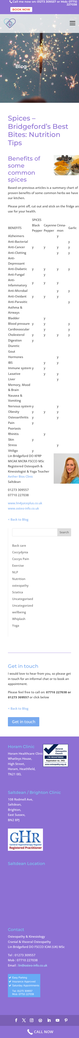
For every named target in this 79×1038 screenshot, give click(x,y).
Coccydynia (20, 552)
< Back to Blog (18, 519)
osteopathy (20, 585)
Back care (19, 545)
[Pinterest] (66, 1020)
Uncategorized (22, 605)
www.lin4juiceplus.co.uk (25, 503)
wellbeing (19, 612)
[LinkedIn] (49, 1020)
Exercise (18, 565)
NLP (15, 572)
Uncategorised (22, 599)
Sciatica (17, 592)
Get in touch (23, 721)
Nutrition (18, 579)
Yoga (15, 625)
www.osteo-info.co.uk (23, 508)
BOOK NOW (21, 9)
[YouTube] (57, 1020)
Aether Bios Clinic (20, 476)
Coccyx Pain (20, 559)
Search (64, 532)
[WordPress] (40, 1020)
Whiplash (18, 619)
